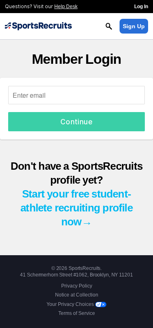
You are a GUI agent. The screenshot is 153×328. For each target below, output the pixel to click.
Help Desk (66, 6)
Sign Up (134, 26)
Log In (141, 6)
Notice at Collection (76, 295)
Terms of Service (76, 313)
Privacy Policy (76, 286)
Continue (76, 122)
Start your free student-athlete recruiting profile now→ (76, 208)
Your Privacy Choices (71, 304)
